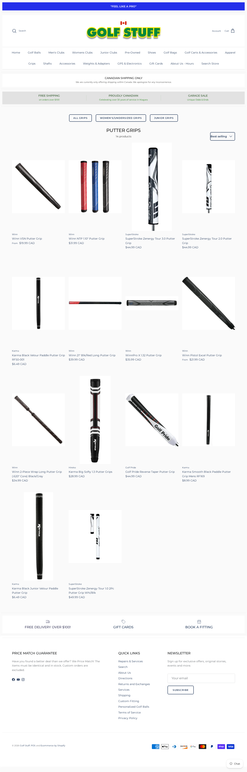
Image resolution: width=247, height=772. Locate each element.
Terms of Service (129, 712)
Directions (125, 678)
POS (33, 745)
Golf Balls (34, 52)
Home (16, 52)
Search (123, 667)
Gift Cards (156, 63)
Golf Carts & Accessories (201, 52)
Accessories (67, 63)
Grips (32, 63)
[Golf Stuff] (123, 31)
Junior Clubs (108, 52)
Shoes (152, 52)
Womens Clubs (82, 52)
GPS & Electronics (130, 63)
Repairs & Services (130, 661)
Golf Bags (170, 52)
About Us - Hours (182, 63)
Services (123, 689)
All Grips (80, 117)
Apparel (230, 52)
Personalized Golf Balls (133, 706)
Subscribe (181, 690)
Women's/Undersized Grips (121, 117)
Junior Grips (164, 117)
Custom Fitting (128, 701)
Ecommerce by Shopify (53, 745)
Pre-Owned (132, 52)
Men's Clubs (56, 52)
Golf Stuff (25, 745)
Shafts (47, 63)
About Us (124, 672)
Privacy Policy (127, 718)
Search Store (210, 63)
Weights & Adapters (96, 63)
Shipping (124, 695)
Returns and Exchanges (134, 684)
